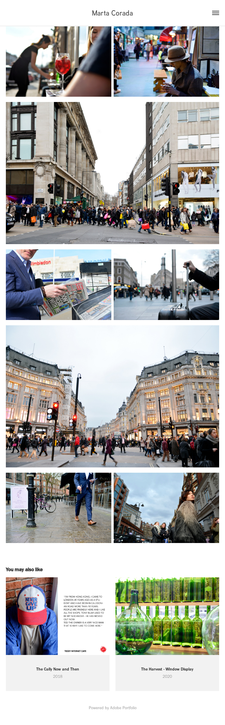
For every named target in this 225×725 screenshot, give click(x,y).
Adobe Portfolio (123, 707)
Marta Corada (112, 13)
